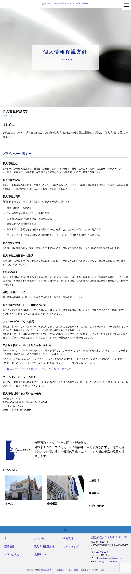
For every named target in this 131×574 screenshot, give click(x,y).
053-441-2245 (102, 552)
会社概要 (52, 503)
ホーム (9, 503)
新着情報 (94, 493)
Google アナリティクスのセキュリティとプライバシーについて (39, 369)
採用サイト (40, 554)
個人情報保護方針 (44, 546)
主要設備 (94, 480)
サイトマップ (70, 546)
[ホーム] (23, 488)
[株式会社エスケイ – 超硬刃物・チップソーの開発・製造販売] (65, 4)
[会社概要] (65, 488)
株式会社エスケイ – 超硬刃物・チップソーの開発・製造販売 (64, 570)
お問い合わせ (96, 505)
